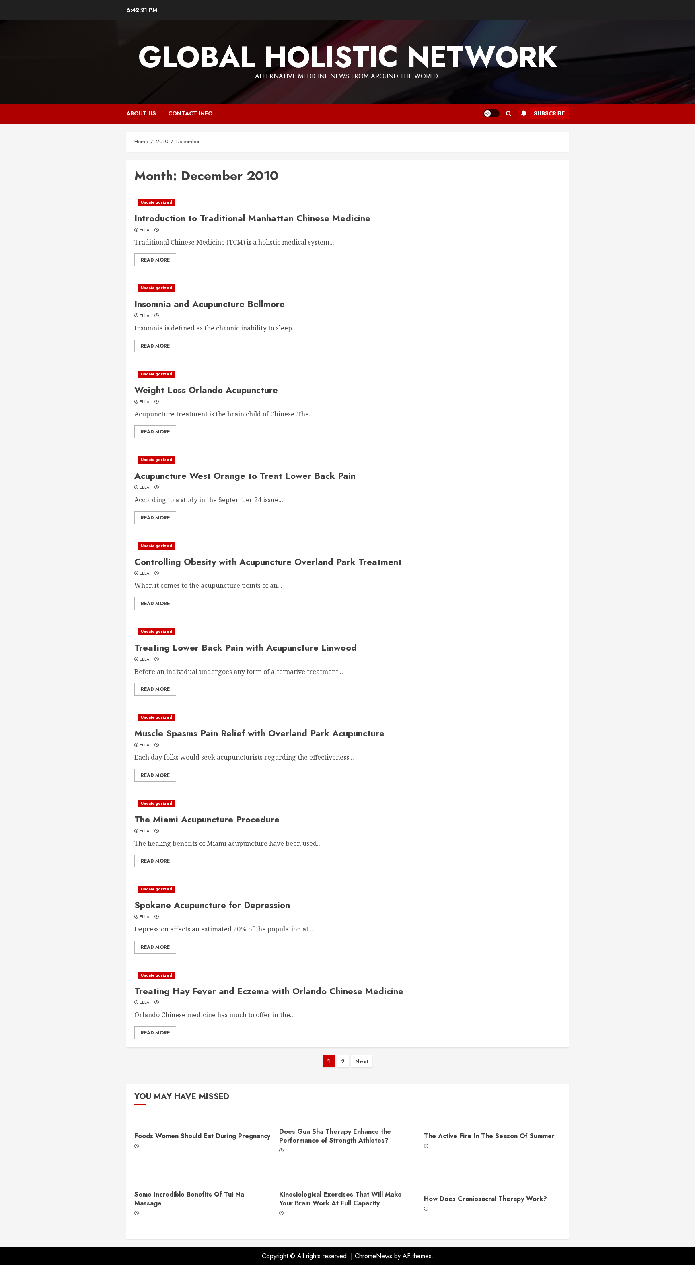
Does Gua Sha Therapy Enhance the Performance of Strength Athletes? (335, 1136)
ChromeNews (373, 1256)
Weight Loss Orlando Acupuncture (206, 389)
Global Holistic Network (347, 57)
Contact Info (190, 113)
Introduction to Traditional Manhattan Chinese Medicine (252, 218)
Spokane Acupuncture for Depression (212, 904)
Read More (155, 260)
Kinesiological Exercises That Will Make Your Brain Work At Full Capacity (340, 1199)
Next (361, 1061)
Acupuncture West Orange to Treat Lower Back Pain (245, 475)
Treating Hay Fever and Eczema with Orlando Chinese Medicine (268, 991)
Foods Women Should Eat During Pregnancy (202, 1136)
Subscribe (549, 113)
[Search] (509, 114)
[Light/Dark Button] (491, 113)
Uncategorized (156, 202)
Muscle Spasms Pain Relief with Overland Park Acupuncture (259, 733)
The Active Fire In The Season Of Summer (489, 1136)
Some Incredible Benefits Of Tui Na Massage (189, 1199)
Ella (144, 230)
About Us (141, 113)
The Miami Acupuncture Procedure (207, 819)
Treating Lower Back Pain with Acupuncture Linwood (245, 647)
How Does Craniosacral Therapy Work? (485, 1198)
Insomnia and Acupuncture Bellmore (209, 303)
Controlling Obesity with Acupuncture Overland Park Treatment (268, 561)
